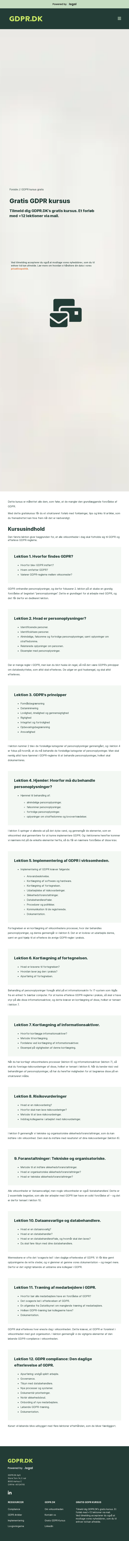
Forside (13, 189)
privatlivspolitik (19, 268)
